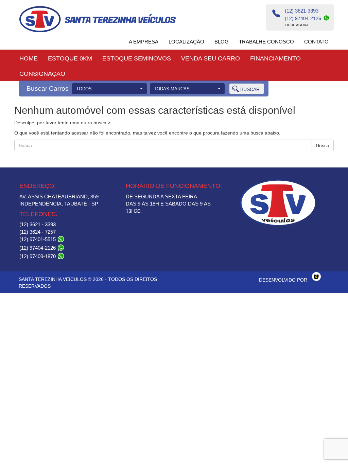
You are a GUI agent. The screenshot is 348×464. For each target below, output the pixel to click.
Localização (186, 41)
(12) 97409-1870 (38, 256)
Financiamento (275, 58)
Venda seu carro (210, 58)
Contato (316, 41)
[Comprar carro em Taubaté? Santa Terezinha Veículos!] (97, 19)
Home (28, 58)
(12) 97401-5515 (38, 239)
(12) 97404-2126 (38, 248)
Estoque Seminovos (136, 58)
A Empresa (143, 41)
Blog (221, 41)
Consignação (42, 73)
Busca (322, 145)
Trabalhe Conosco (266, 41)
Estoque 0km (70, 58)
